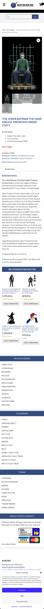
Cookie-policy (14, 606)
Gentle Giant (8, 431)
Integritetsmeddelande (25, 606)
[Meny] (4, 5)
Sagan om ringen (10, 482)
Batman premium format (17, 162)
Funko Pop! (7, 364)
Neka (22, 596)
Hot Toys (6, 434)
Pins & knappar (9, 387)
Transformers (8, 504)
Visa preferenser (22, 601)
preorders (6, 262)
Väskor (5, 394)
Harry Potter (8, 493)
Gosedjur (6, 398)
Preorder (30, 156)
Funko (5, 419)
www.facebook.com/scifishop (13, 567)
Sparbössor (7, 390)
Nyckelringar (8, 379)
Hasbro (5, 427)
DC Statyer (11, 30)
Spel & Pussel (7, 383)
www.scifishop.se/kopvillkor (13, 570)
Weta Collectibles (10, 463)
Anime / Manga (8, 508)
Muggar (5, 376)
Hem (4, 30)
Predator (6, 500)
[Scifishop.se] (22, 5)
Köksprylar (7, 368)
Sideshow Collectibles (10, 158)
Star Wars (6, 478)
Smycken (6, 405)
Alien (4, 496)
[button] (41, 573)
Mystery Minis (8, 401)
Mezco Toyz (7, 445)
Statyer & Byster (25, 158)
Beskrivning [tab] (10, 169)
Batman (14, 156)
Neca (4, 449)
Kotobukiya (7, 438)
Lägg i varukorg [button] (11, 304)
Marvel (5, 441)
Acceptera (22, 590)
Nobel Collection (10, 453)
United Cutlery (9, 460)
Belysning (6, 372)
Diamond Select (9, 423)
